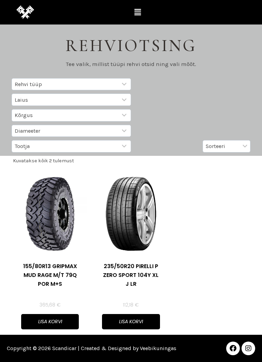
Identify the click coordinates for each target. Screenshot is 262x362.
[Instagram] (248, 348)
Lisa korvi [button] (50, 321)
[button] (137, 12)
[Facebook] (233, 348)
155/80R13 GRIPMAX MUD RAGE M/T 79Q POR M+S (50, 275)
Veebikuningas (158, 348)
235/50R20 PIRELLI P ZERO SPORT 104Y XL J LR (131, 275)
